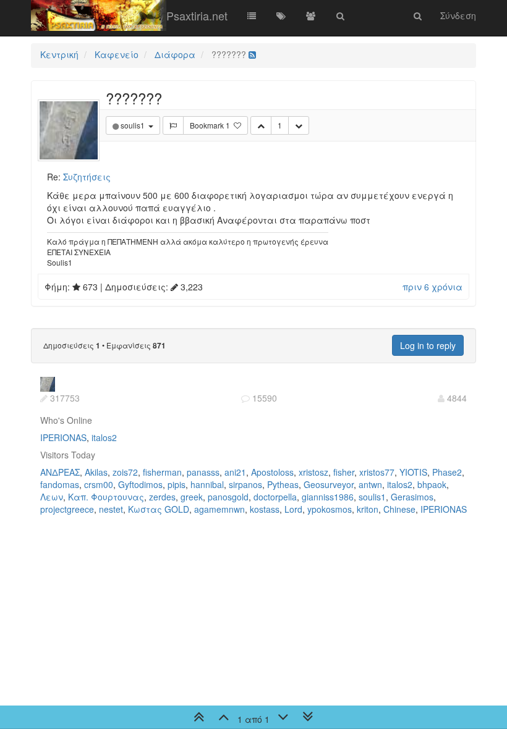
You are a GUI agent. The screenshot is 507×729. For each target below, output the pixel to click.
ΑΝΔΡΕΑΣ (60, 472)
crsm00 (98, 484)
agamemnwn (219, 509)
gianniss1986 (328, 497)
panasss (203, 472)
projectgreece (67, 509)
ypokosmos (329, 509)
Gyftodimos (140, 484)
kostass (264, 509)
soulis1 (372, 497)
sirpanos (245, 484)
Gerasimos (412, 497)
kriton (367, 509)
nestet (111, 509)
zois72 (125, 472)
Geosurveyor (329, 484)
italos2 (104, 437)
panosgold (228, 497)
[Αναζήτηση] (341, 15)
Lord (293, 509)
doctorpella (275, 497)
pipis (176, 484)
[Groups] (311, 15)
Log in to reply (428, 345)
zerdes (162, 497)
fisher (343, 472)
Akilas (96, 472)
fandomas (59, 484)
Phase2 (447, 472)
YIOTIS (413, 472)
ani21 (235, 472)
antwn (370, 484)
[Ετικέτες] (281, 15)
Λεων (51, 497)
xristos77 (376, 472)
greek (192, 497)
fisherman (162, 472)
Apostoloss (272, 472)
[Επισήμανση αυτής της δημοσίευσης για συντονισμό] (173, 125)
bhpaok (431, 484)
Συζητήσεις (87, 177)
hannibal (207, 484)
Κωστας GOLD (158, 509)
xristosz (313, 472)
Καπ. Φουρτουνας (106, 497)
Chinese (399, 509)
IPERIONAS (63, 437)
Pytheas (283, 484)
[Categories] (251, 15)
